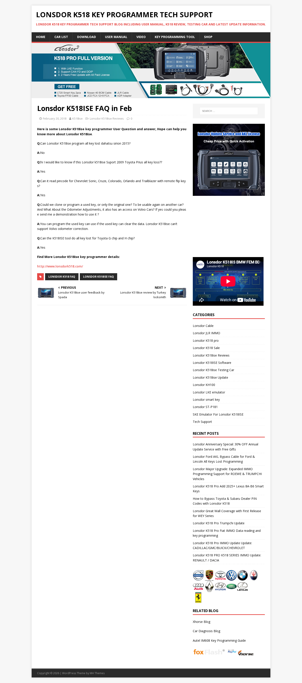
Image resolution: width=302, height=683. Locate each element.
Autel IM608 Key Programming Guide (219, 640)
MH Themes (97, 673)
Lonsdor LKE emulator (209, 392)
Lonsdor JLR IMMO (206, 333)
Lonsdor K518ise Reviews (107, 118)
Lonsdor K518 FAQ (61, 277)
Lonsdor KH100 (204, 385)
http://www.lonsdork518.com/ (60, 266)
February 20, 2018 (54, 118)
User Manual (116, 37)
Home (40, 37)
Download (86, 37)
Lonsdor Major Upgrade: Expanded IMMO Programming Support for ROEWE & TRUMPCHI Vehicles (227, 474)
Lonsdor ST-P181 (205, 407)
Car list (61, 37)
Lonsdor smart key (206, 399)
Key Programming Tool (175, 37)
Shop (208, 37)
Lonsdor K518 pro (206, 340)
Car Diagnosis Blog (206, 631)
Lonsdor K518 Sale (206, 348)
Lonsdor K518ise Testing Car (213, 370)
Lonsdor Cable (203, 326)
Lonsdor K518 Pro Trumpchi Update (219, 523)
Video (141, 37)
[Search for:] (228, 111)
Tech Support (202, 422)
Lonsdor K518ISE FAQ (98, 277)
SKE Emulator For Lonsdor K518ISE (218, 414)
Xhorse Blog (201, 622)
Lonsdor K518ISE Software (212, 363)
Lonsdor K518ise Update (210, 377)
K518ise (77, 118)
